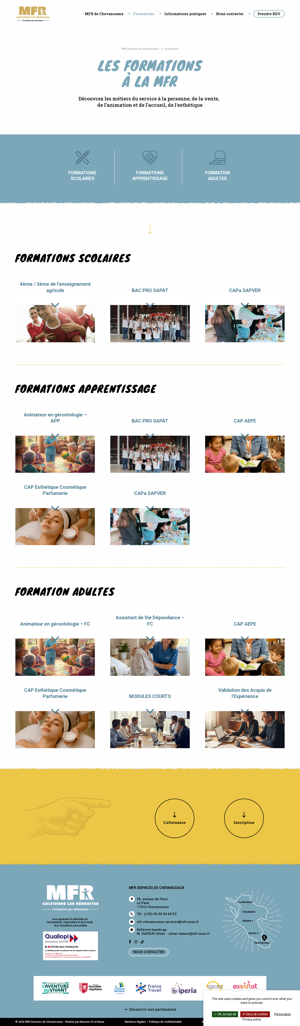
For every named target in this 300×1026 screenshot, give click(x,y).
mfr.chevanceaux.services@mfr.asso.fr (168, 922)
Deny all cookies (256, 1014)
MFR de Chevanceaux (104, 13)
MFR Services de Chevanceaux (140, 48)
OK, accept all (226, 1014)
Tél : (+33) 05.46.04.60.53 (157, 914)
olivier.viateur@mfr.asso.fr (189, 934)
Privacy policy (251, 1019)
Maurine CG (87, 1021)
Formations (143, 13)
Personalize (282, 1014)
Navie (101, 1021)
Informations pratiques (185, 13)
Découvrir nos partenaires (152, 1009)
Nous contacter (230, 13)
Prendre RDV (269, 13)
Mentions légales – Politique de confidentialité (153, 1021)
